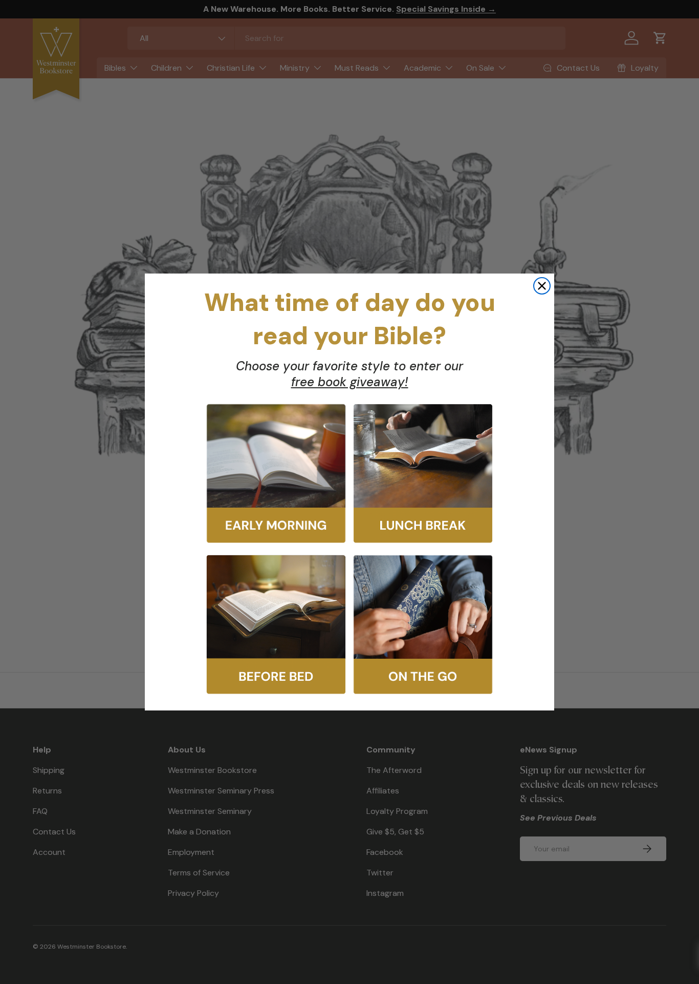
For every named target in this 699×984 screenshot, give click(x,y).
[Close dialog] (542, 286)
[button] (276, 473)
